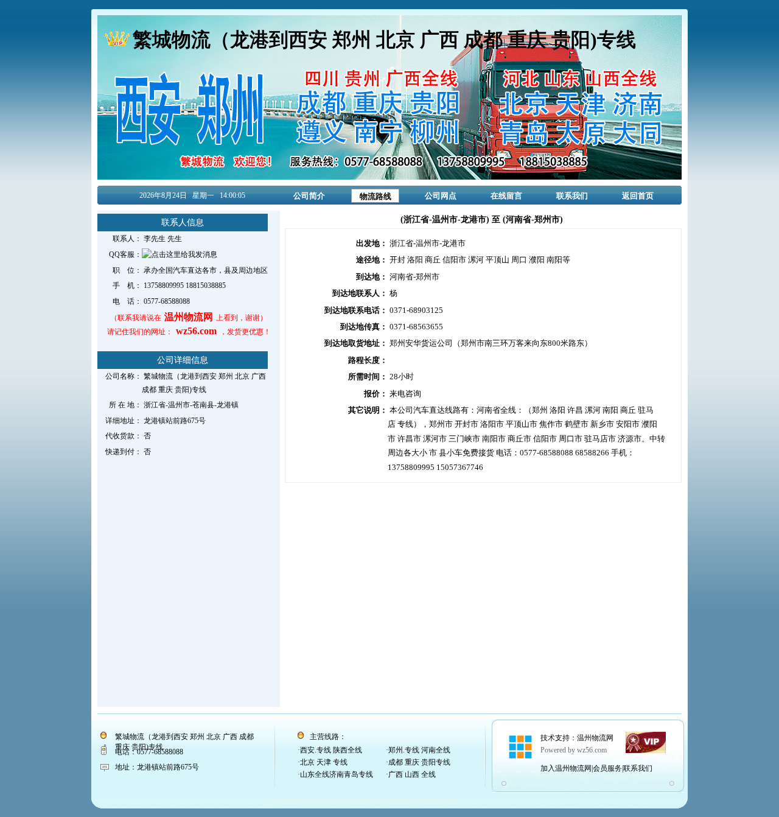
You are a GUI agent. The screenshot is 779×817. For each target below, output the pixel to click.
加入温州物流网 (566, 768)
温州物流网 (595, 738)
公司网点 (440, 195)
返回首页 (638, 195)
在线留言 (506, 195)
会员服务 (607, 768)
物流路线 (375, 196)
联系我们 (572, 195)
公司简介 (309, 195)
